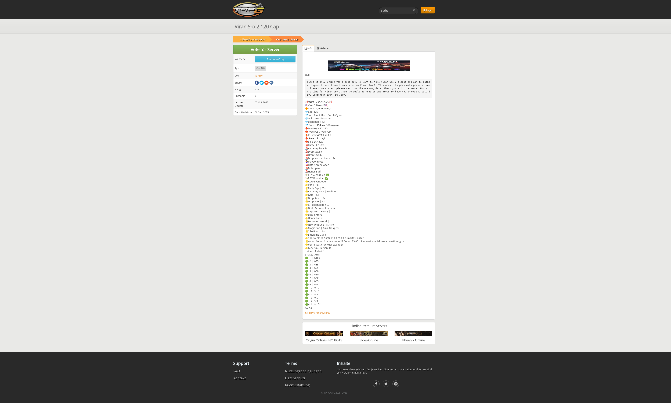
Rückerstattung (297, 385)
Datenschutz (295, 378)
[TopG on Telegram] (396, 384)
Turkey (258, 75)
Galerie (324, 48)
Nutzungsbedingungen (303, 371)
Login (428, 10)
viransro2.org (276, 59)
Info (309, 48)
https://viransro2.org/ (317, 312)
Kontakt (239, 378)
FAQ (236, 371)
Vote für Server (265, 49)
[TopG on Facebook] (376, 384)
